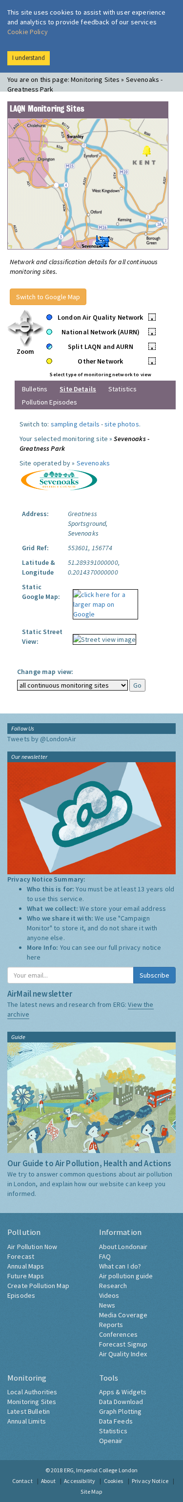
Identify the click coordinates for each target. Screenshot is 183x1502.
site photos (121, 424)
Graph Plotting (120, 1411)
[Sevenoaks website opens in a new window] (59, 479)
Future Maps (25, 1275)
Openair (111, 1440)
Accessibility (79, 1480)
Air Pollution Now (32, 1246)
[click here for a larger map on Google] (103, 601)
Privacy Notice (150, 1480)
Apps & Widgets (123, 1391)
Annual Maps (25, 1266)
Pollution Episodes (50, 402)
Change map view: (45, 671)
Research (113, 1285)
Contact (22, 1480)
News (107, 1305)
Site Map (91, 1491)
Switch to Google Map (48, 296)
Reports (111, 1324)
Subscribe (154, 975)
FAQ (105, 1256)
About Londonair (123, 1246)
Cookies (113, 1480)
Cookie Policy (27, 31)
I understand (28, 58)
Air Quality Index (123, 1353)
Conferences (118, 1334)
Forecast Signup (123, 1344)
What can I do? (120, 1266)
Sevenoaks (93, 463)
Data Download (121, 1401)
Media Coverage (123, 1314)
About (48, 1480)
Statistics (122, 389)
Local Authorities (32, 1391)
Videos (109, 1295)
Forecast (20, 1256)
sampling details (75, 424)
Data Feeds (116, 1421)
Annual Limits (26, 1421)
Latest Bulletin (28, 1411)
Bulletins (34, 389)
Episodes (21, 1295)
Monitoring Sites (31, 1401)
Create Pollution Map (38, 1285)
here (34, 957)
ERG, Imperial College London (101, 1470)
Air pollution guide (126, 1275)
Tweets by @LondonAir (41, 738)
